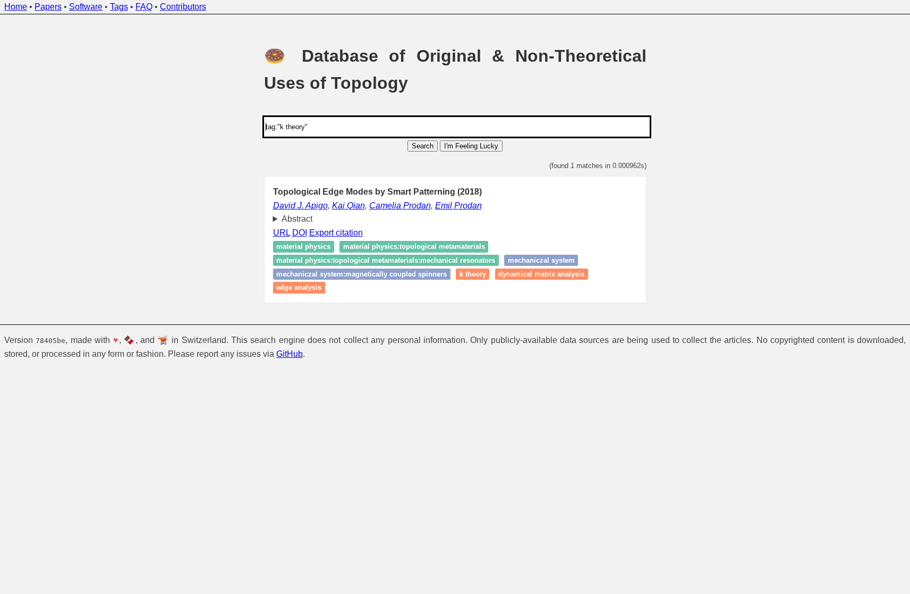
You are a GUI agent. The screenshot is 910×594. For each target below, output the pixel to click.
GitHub (289, 353)
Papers (48, 6)
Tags (119, 6)
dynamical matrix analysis (541, 274)
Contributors (183, 6)
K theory (473, 274)
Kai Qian (348, 205)
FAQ (143, 6)
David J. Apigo (300, 205)
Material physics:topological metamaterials (414, 247)
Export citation (336, 232)
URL (281, 232)
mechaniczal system (541, 260)
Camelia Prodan (400, 205)
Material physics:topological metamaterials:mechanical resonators (385, 260)
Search (422, 146)
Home (15, 6)
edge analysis (298, 287)
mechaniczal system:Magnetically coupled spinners (361, 274)
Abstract (297, 218)
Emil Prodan (458, 205)
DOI (299, 232)
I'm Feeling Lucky (471, 146)
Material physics (303, 247)
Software (86, 6)
